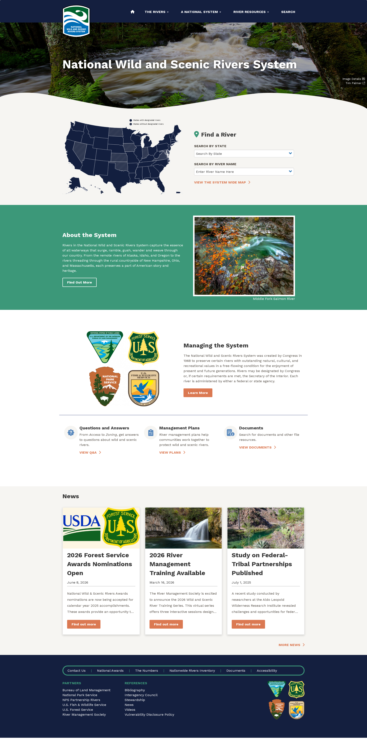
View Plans (170, 452)
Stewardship (135, 699)
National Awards (110, 671)
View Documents (255, 447)
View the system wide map (220, 182)
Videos (130, 709)
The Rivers (156, 12)
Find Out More (79, 282)
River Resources (250, 12)
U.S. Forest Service (77, 709)
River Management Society (84, 714)
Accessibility (267, 671)
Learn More (198, 393)
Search (288, 12)
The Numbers (146, 671)
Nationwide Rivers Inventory (192, 671)
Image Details (351, 78)
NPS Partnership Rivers (81, 699)
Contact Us (77, 671)
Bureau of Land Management (86, 690)
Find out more (84, 624)
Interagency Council (141, 695)
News (129, 704)
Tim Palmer (353, 83)
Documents (235, 671)
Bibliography (135, 690)
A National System (200, 12)
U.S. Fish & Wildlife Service (84, 704)
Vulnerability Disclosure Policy (149, 714)
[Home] (76, 21)
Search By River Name (215, 164)
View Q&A (88, 452)
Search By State (210, 146)
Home (132, 11)
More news (289, 645)
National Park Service (79, 695)
